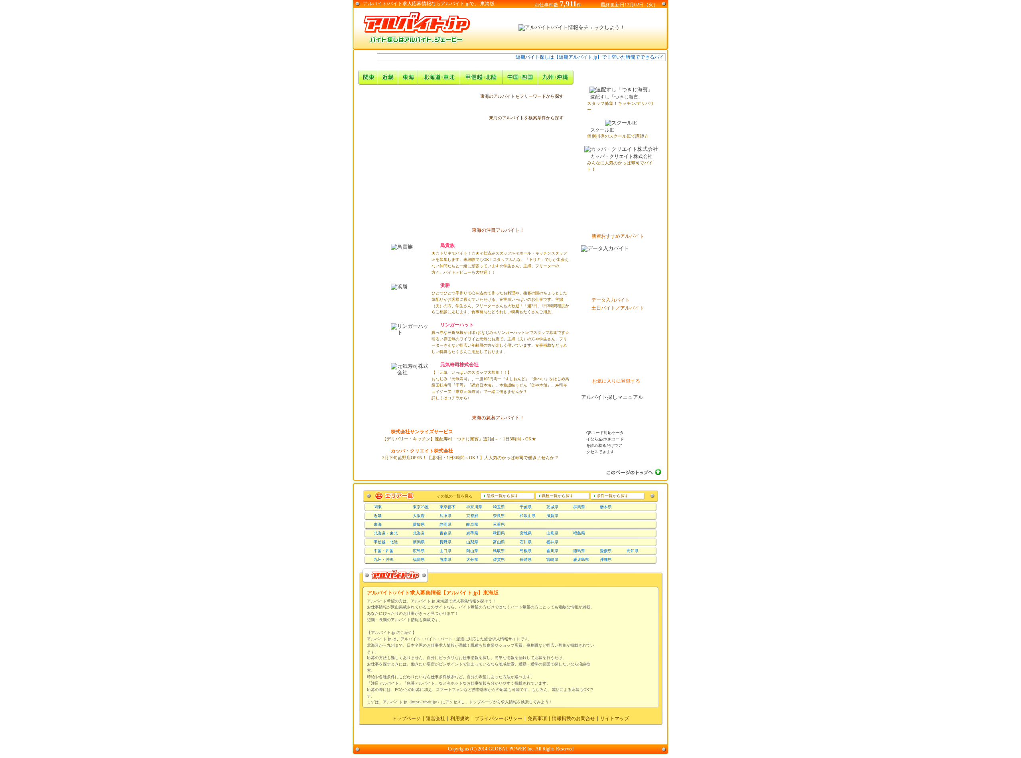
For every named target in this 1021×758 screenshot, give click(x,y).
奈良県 (499, 515)
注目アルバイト (368, 117)
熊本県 (445, 559)
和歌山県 (528, 515)
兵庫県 (445, 515)
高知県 (633, 551)
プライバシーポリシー (498, 718)
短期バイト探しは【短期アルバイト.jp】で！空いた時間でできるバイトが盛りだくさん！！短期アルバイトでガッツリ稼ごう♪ (635, 57)
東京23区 (421, 507)
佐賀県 (499, 559)
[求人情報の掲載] (621, 366)
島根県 (526, 551)
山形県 (552, 533)
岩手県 (472, 533)
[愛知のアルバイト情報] (442, 175)
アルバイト (375, 3)
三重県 (499, 524)
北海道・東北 (386, 533)
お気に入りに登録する (616, 381)
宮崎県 (552, 559)
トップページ (406, 718)
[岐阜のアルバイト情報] (434, 148)
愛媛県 (606, 551)
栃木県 (606, 507)
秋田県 (499, 533)
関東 (368, 77)
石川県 (526, 542)
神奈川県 (474, 507)
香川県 (552, 551)
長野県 (445, 542)
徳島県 (579, 551)
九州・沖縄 (556, 77)
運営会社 (435, 718)
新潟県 (419, 542)
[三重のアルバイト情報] (410, 184)
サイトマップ (614, 718)
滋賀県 (552, 515)
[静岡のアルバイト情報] (478, 178)
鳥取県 (499, 551)
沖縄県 (606, 559)
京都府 (472, 515)
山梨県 (472, 542)
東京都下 (447, 507)
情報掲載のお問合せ (573, 718)
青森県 (445, 533)
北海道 (419, 533)
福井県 (552, 542)
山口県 (445, 551)
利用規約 (459, 718)
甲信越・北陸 (481, 77)
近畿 (388, 77)
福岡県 (419, 559)
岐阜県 (472, 524)
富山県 (499, 542)
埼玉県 (499, 507)
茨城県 (552, 507)
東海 (378, 524)
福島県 (579, 533)
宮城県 (526, 533)
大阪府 (419, 515)
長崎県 (526, 559)
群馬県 (579, 507)
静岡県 (445, 524)
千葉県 (526, 507)
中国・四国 (520, 77)
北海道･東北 (439, 77)
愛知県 (419, 524)
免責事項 (537, 718)
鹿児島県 (581, 559)
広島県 (419, 551)
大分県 (472, 559)
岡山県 (472, 551)
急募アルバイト (368, 135)
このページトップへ (633, 472)
